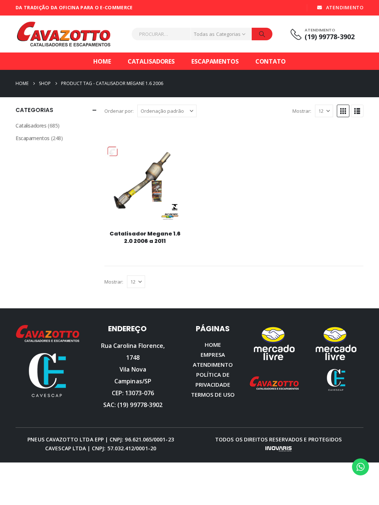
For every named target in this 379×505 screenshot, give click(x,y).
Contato (270, 61)
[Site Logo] (64, 34)
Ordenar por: (119, 111)
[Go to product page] (145, 183)
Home (102, 61)
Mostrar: (301, 111)
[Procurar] (262, 34)
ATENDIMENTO (344, 7)
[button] (343, 111)
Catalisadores (151, 61)
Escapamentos (215, 61)
